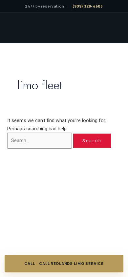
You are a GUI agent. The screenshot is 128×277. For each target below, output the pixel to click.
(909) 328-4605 (87, 6)
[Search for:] (40, 140)
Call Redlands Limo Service (71, 263)
